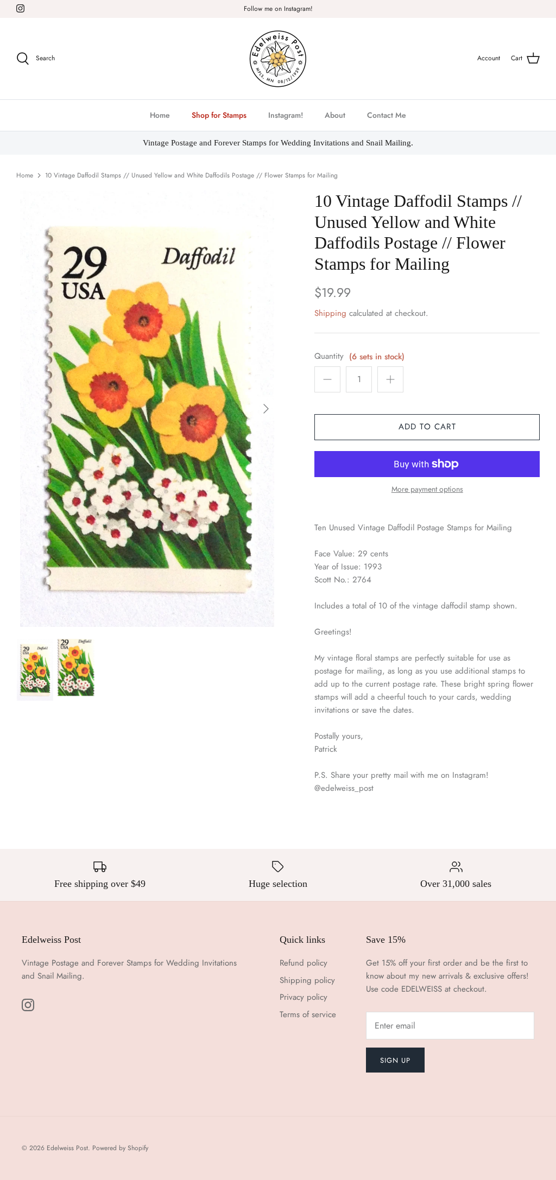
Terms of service (308, 1014)
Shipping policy (307, 980)
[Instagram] (20, 8)
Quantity (329, 356)
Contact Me (386, 115)
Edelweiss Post (67, 1148)
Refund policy (303, 963)
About (335, 115)
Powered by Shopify (120, 1148)
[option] (147, 408)
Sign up (395, 1060)
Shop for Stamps (219, 115)
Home (160, 115)
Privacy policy (303, 997)
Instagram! (285, 115)
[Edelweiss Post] (278, 58)
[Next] (266, 409)
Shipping (330, 313)
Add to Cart (427, 427)
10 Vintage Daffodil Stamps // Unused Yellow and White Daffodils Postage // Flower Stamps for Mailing (191, 175)
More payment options (427, 489)
